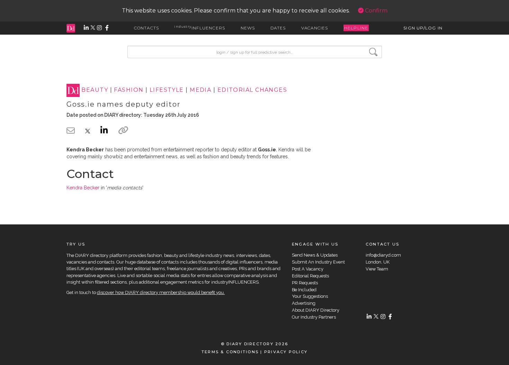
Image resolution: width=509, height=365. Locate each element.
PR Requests (305, 282)
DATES (278, 27)
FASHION (128, 90)
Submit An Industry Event (318, 262)
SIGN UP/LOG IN (423, 27)
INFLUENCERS (199, 27)
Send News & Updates (315, 255)
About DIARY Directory (315, 310)
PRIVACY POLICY (285, 351)
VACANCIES (314, 27)
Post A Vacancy (307, 268)
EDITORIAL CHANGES (252, 90)
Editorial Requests (310, 275)
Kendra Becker (82, 187)
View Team (377, 268)
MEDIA (200, 90)
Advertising (303, 303)
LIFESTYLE (167, 90)
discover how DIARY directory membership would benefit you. (161, 292)
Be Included (304, 289)
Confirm (375, 10)
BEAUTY (94, 90)
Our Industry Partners (314, 317)
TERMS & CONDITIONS (230, 351)
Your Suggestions (310, 296)
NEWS (248, 27)
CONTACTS (146, 27)
